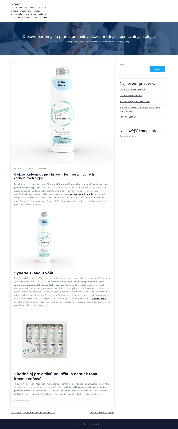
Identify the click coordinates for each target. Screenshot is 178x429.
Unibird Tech (96, 424)
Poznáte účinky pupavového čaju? (135, 101)
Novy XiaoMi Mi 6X (128, 116)
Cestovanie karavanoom (131, 95)
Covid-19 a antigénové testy (132, 89)
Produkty (43, 169)
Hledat (123, 64)
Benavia (15, 4)
